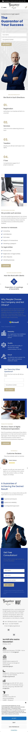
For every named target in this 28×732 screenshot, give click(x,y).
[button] (25, 702)
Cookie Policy (14, 730)
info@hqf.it (16, 652)
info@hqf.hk (6, 688)
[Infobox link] (14, 108)
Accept (14, 718)
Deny (14, 722)
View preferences (14, 727)
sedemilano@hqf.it (8, 666)
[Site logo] (14, 6)
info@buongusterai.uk (9, 676)
